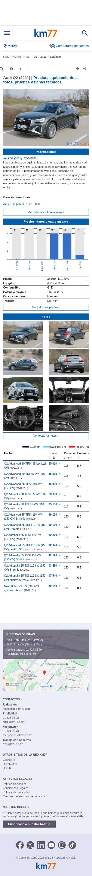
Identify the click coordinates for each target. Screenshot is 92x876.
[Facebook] (20, 844)
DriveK (7, 768)
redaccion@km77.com (17, 708)
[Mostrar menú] (7, 33)
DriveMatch (10, 764)
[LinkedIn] (41, 844)
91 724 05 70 (34, 649)
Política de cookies (15, 784)
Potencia (70, 455)
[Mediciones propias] (29, 69)
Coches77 (9, 759)
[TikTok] (72, 844)
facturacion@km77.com (17, 735)
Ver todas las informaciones (45, 212)
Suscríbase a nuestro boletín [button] (29, 824)
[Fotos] (11, 69)
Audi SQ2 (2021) (14, 204)
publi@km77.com (13, 721)
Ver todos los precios (45, 307)
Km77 (46, 33)
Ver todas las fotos (45, 435)
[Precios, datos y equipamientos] (20, 69)
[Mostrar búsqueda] (85, 33)
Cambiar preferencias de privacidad (24, 796)
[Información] (1, 69)
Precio (53, 455)
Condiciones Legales (15, 788)
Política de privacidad (16, 792)
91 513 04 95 (28, 653)
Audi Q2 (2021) (13, 158)
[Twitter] (30, 844)
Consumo (83, 453)
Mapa (39, 644)
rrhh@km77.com (13, 744)
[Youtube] (51, 844)
